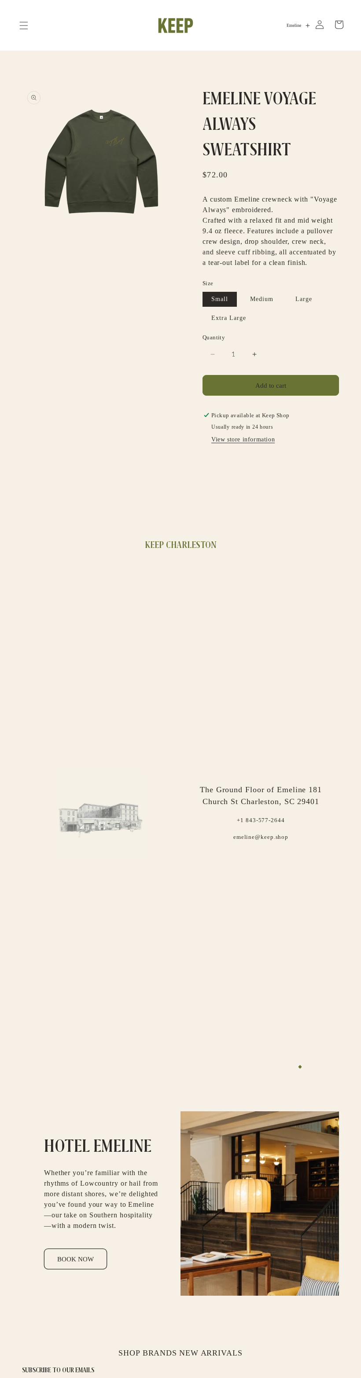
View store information (243, 439)
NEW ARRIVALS (211, 1353)
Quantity (214, 337)
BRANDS (160, 1353)
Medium (261, 299)
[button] (23, 25)
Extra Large (228, 318)
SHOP (129, 1353)
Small (219, 299)
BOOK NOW (75, 1259)
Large (303, 299)
